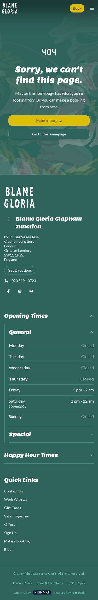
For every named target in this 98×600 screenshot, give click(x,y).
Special (20, 434)
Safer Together (16, 516)
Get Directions (20, 270)
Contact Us (13, 491)
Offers (9, 524)
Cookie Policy (75, 583)
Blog (7, 549)
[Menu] (92, 8)
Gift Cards (12, 507)
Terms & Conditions (49, 583)
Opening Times (26, 315)
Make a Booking (17, 541)
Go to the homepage (49, 134)
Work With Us (15, 499)
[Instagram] (20, 291)
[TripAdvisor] (31, 291)
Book (77, 8)
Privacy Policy (22, 583)
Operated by (22, 593)
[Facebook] (8, 291)
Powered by (62, 593)
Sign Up (10, 532)
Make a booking (49, 120)
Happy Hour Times (31, 455)
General (20, 332)
